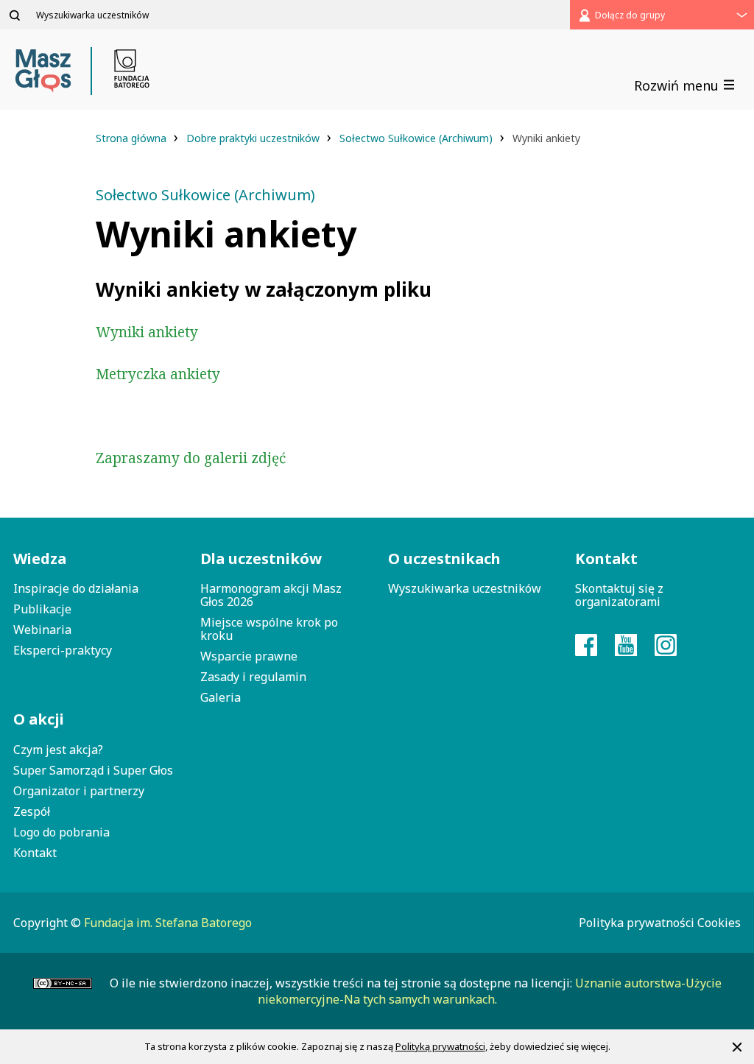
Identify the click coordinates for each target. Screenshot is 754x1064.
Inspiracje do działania (75, 588)
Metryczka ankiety (158, 374)
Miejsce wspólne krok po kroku (269, 629)
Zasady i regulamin (253, 677)
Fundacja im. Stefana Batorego (168, 923)
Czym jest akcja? (58, 749)
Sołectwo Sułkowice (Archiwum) (417, 138)
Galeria (220, 697)
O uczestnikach (444, 558)
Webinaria (42, 629)
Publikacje (42, 609)
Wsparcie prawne (248, 656)
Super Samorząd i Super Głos (93, 770)
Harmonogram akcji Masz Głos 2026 (271, 595)
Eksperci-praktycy (62, 650)
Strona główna (132, 138)
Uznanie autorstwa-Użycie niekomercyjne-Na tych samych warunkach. (490, 991)
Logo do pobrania (61, 832)
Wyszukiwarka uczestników (464, 588)
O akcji (38, 719)
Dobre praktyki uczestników (254, 138)
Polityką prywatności (440, 1046)
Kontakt (35, 853)
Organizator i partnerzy (78, 791)
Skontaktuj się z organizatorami (619, 595)
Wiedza (39, 558)
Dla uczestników (261, 558)
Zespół (31, 811)
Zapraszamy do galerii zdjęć (191, 458)
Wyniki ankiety (147, 332)
